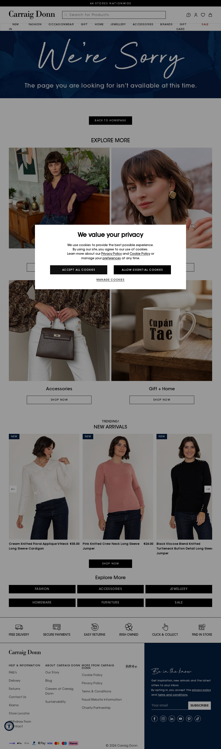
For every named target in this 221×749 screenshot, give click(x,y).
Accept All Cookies (78, 270)
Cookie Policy (140, 254)
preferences (112, 258)
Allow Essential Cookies (142, 270)
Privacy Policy (111, 254)
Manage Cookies (110, 280)
